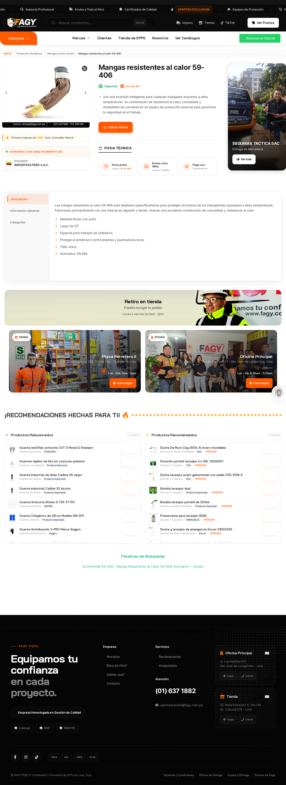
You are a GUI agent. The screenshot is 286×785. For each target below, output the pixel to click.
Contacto (113, 683)
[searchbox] (102, 22)
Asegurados (168, 665)
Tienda (209, 23)
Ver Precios (265, 23)
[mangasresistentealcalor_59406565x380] (46, 92)
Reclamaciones (170, 656)
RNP (47, 728)
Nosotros (113, 656)
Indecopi (24, 728)
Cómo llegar (125, 383)
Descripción (19, 199)
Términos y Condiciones (178, 775)
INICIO (7, 53)
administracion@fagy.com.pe (181, 705)
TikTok (230, 23)
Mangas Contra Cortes (60, 53)
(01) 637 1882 (175, 691)
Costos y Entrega (238, 775)
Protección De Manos (29, 53)
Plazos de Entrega (210, 775)
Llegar (230, 675)
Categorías (17, 222)
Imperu (187, 23)
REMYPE (69, 728)
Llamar (249, 675)
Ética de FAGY (117, 665)
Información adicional (24, 210)
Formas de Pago (264, 775)
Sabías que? (116, 674)
